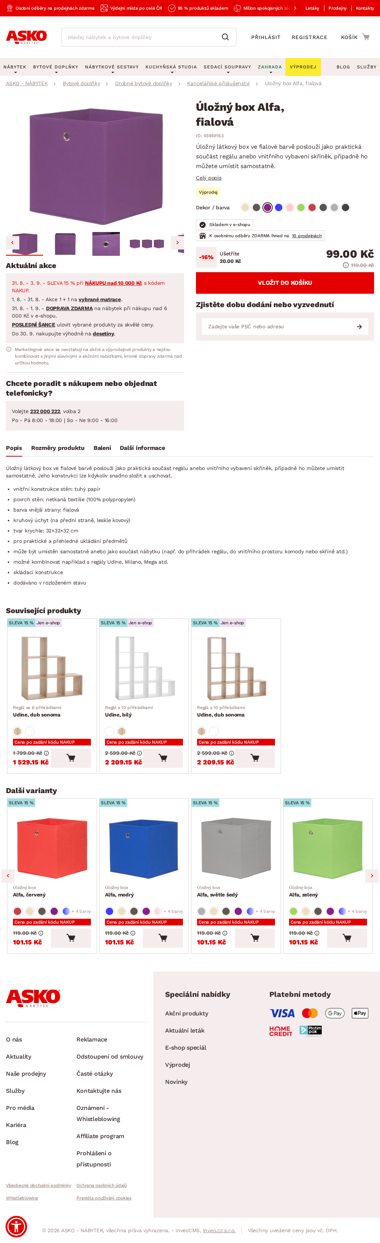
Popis (14, 447)
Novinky (176, 1081)
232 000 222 (45, 411)
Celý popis (209, 178)
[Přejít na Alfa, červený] (51, 848)
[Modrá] (278, 207)
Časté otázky (94, 1073)
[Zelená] (301, 207)
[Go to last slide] (12, 242)
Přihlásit (266, 37)
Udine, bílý (129, 711)
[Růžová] (289, 207)
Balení (102, 447)
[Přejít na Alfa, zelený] (328, 848)
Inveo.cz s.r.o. (219, 1230)
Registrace (310, 37)
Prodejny (337, 8)
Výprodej (177, 1064)
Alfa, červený (29, 891)
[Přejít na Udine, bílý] (144, 668)
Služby (367, 67)
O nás (14, 1039)
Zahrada (270, 67)
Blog (343, 67)
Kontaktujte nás (98, 1090)
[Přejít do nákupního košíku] (355, 37)
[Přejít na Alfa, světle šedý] (236, 848)
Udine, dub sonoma (37, 711)
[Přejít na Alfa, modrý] (144, 848)
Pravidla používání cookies (103, 1198)
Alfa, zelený (303, 891)
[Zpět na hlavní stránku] (26, 37)
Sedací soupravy (227, 67)
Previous (8, 876)
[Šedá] (323, 207)
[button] (24, 244)
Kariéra (16, 1124)
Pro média (20, 1107)
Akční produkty (186, 1013)
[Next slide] (177, 242)
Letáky (312, 8)
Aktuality (18, 1056)
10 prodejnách (307, 235)
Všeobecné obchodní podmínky (38, 1185)
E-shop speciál (185, 1047)
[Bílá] (29, 731)
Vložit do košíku (285, 282)
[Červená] (312, 207)
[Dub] (17, 731)
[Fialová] (267, 207)
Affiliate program (100, 1136)
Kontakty (365, 8)
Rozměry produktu (58, 447)
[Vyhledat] (227, 37)
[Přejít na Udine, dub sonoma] (51, 668)
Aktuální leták (184, 1030)
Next (372, 876)
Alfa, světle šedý (217, 891)
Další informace (142, 447)
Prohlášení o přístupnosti (93, 1159)
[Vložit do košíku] (71, 758)
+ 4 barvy (81, 911)
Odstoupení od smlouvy (109, 1056)
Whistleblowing (22, 1198)
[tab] (14, 449)
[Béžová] (245, 207)
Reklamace (91, 1039)
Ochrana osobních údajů (101, 1185)
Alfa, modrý (119, 891)
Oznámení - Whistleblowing (98, 1113)
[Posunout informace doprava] (289, 8)
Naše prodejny (26, 1073)
